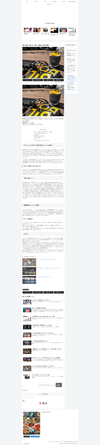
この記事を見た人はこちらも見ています (42, 140)
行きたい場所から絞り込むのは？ (41, 133)
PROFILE (57, 441)
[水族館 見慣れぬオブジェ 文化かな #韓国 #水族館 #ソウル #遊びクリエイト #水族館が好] (31, 432)
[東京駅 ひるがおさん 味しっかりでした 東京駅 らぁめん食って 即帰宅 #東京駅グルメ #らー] (31, 420)
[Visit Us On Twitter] (46, 404)
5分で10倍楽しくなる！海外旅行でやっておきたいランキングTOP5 (49, 268)
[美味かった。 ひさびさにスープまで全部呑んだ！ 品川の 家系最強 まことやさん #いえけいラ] (26, 420)
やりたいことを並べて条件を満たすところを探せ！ (43, 131)
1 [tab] (48, 41)
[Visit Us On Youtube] (43, 404)
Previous (22, 33)
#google (71, 82)
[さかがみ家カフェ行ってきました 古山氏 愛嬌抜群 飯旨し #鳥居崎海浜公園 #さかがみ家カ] (37, 420)
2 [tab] (50, 41)
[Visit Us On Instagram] (40, 404)
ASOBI (51, 441)
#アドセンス (71, 80)
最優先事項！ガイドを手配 (39, 136)
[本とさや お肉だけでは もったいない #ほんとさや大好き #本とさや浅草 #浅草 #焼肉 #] (37, 426)
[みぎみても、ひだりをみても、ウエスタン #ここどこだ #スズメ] (37, 414)
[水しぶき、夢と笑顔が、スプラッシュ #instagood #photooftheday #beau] (31, 414)
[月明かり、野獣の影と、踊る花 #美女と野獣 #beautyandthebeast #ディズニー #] (26, 414)
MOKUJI (41, 129)
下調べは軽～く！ (37, 134)
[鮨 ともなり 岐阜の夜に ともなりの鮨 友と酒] (26, 426)
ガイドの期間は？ (38, 137)
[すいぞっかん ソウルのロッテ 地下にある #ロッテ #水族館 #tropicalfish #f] (37, 432)
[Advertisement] (50, 13)
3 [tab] (51, 41)
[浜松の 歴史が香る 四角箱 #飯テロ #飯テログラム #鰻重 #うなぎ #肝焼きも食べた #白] (31, 426)
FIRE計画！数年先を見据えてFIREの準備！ (70, 441)
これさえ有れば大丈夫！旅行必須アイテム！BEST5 (46, 259)
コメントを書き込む (43, 394)
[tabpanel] (28, 33)
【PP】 (61, 441)
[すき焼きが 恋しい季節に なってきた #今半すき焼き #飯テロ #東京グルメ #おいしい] (26, 432)
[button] (59, 80)
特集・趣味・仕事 (25, 289)
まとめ (35, 138)
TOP (48, 441)
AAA (54, 441)
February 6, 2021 (70, 89)
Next (77, 33)
